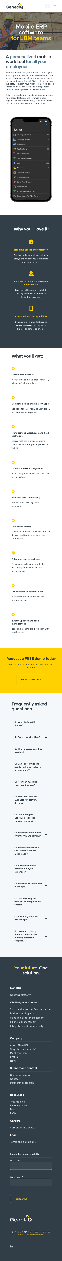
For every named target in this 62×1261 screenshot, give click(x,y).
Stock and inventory (21, 1009)
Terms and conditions (23, 1141)
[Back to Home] (14, 6)
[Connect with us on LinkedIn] (11, 1246)
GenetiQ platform (20, 994)
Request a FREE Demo (31, 679)
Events (14, 1056)
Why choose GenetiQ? (23, 1049)
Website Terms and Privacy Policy (31, 1235)
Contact (15, 1078)
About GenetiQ (19, 1045)
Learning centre (19, 1105)
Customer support (21, 1074)
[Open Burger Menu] (55, 6)
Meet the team (19, 1052)
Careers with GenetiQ (22, 1127)
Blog (12, 1109)
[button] (5, 1255)
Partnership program (22, 1082)
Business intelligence (22, 1013)
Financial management (23, 1021)
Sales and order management (27, 1017)
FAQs (13, 1113)
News (13, 1060)
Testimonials (17, 1101)
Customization (42, 1009)
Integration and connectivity (26, 1025)
